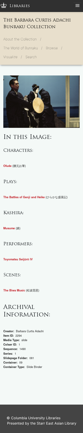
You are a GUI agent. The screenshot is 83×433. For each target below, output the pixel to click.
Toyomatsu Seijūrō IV (18, 259)
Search (31, 57)
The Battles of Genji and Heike (24, 197)
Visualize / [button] (12, 57)
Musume (9, 228)
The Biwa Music (14, 290)
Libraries (20, 6)
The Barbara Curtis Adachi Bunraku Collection (37, 23)
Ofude (7, 166)
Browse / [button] (54, 48)
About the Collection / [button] (22, 39)
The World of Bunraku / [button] (22, 48)
